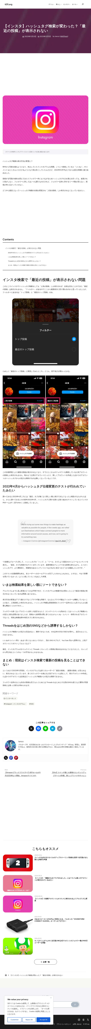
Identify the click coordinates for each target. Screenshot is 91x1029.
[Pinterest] (16, 758)
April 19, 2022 (60, 541)
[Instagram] (11, 758)
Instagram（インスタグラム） (15, 704)
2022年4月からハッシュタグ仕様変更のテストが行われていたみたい (28, 253)
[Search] (75, 1004)
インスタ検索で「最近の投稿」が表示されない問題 (23, 248)
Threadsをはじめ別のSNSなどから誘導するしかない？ (24, 261)
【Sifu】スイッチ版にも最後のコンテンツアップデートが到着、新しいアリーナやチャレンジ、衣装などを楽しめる (69, 775)
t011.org (8, 4)
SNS (32, 704)
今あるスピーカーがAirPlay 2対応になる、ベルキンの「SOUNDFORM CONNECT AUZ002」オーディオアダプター (59, 920)
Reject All (29, 1020)
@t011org (63, 36)
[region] (28, 1010)
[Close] (51, 997)
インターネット (10, 698)
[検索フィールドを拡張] (82, 4)
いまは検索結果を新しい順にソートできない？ (22, 257)
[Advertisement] (45, 72)
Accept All (43, 1020)
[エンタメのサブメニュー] (69, 4)
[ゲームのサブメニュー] (53, 4)
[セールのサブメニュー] (77, 4)
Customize (14, 1020)
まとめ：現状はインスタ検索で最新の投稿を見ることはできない (27, 265)
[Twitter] (6, 758)
